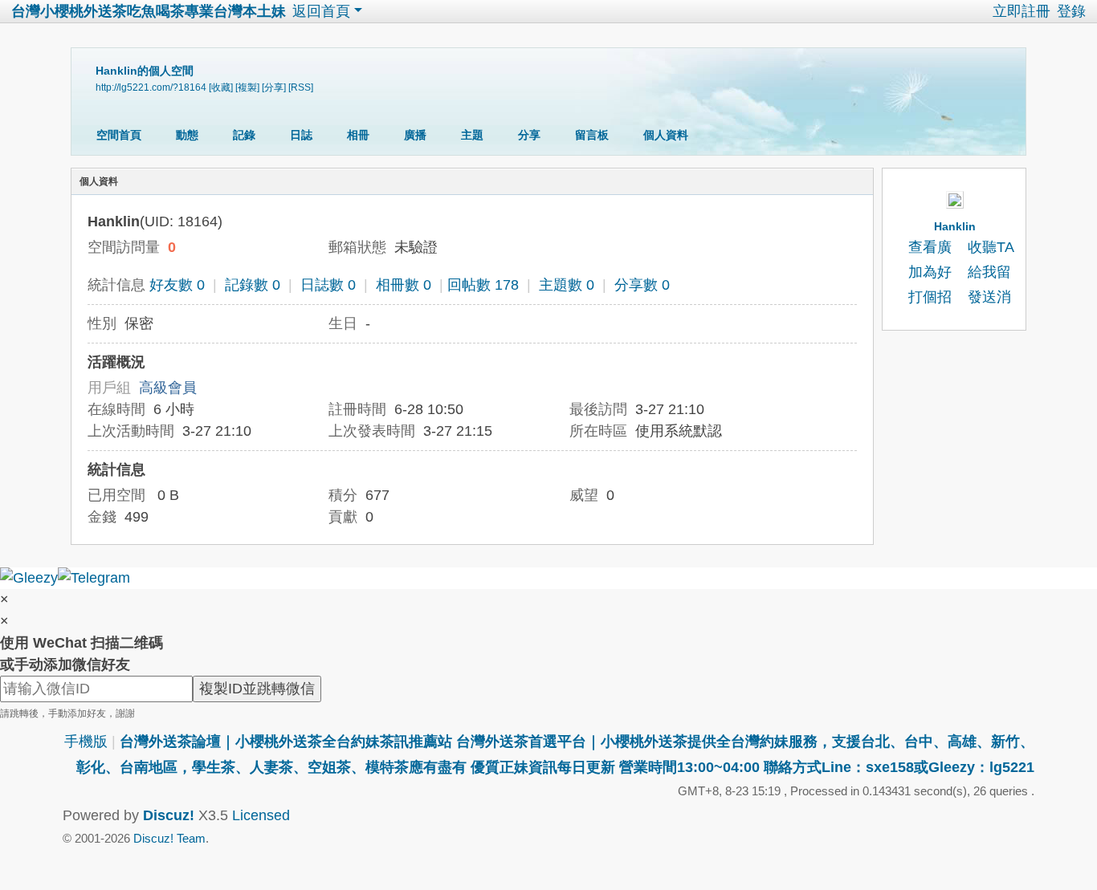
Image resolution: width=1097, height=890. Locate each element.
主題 (472, 134)
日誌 (301, 134)
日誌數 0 (328, 285)
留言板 (592, 134)
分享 (529, 134)
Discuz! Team (169, 838)
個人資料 (665, 134)
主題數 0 (566, 285)
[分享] (274, 87)
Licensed (261, 815)
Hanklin (955, 226)
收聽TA (991, 247)
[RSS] (300, 87)
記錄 (244, 134)
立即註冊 (1021, 11)
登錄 (1071, 11)
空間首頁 (118, 134)
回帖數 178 (483, 285)
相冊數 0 (403, 285)
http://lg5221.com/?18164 (151, 87)
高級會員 (168, 388)
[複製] (247, 87)
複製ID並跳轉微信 (257, 689)
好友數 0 (177, 285)
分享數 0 (642, 285)
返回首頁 (321, 11)
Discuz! (168, 815)
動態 (187, 134)
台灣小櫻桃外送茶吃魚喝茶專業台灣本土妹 (148, 11)
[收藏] (221, 87)
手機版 (86, 742)
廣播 (415, 134)
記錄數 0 (252, 285)
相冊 (358, 134)
